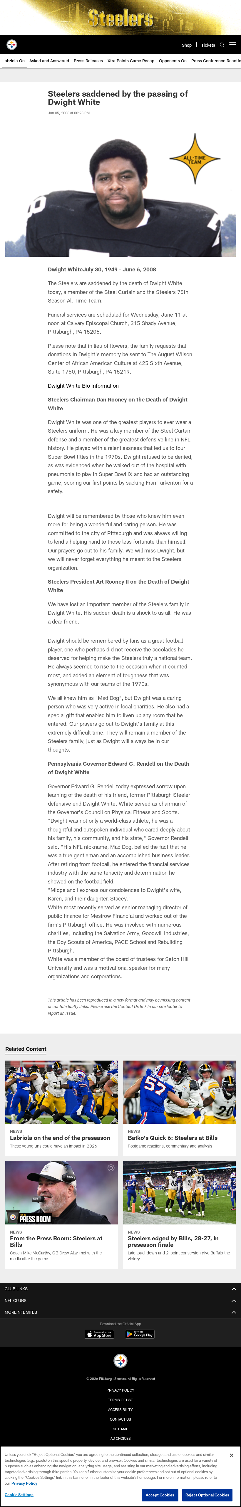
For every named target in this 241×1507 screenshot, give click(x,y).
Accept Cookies (160, 1495)
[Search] (222, 45)
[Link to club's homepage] (12, 42)
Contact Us (120, 1419)
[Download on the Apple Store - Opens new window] (99, 1335)
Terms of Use (120, 1400)
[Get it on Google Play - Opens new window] (139, 1337)
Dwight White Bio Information (83, 385)
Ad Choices (121, 1438)
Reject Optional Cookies (207, 1495)
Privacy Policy (120, 1390)
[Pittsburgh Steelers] (120, 1361)
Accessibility (120, 1409)
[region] (120, 1476)
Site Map (120, 1429)
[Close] (231, 1455)
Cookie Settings (19, 1494)
